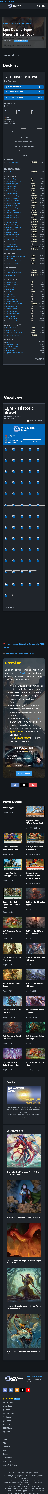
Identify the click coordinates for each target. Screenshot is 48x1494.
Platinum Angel (11, 244)
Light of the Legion (12, 229)
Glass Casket (10, 292)
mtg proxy (7, 1461)
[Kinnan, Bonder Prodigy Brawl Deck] (12, 864)
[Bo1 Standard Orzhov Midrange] (35, 948)
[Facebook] (15, 785)
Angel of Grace (11, 215)
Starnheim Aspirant (13, 205)
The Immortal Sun (12, 321)
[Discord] (5, 1390)
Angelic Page (10, 188)
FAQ (5, 1443)
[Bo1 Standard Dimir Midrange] (35, 974)
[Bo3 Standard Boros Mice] (35, 1053)
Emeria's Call (10, 275)
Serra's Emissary (12, 246)
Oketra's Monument (13, 301)
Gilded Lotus (10, 316)
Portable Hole (11, 282)
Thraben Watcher (12, 210)
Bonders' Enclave (12, 346)
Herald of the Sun (12, 237)
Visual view (25, 151)
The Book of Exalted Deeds (16, 304)
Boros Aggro (8, 807)
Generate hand (24, 137)
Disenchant (10, 258)
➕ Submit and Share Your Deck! (18, 653)
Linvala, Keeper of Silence (15, 212)
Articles (8, 1406)
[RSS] (17, 1390)
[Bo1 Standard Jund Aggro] (12, 974)
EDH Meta (7, 1428)
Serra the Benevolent (13, 172)
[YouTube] (28, 1390)
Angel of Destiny (12, 225)
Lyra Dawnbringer (12, 162)
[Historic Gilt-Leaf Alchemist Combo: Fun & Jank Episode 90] (24, 1285)
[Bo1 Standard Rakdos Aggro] (35, 893)
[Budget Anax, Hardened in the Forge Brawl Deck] (35, 864)
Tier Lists (9, 1413)
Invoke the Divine (12, 263)
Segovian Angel (11, 179)
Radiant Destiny (11, 330)
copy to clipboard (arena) (24, 146)
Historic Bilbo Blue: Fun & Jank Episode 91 (23, 1218)
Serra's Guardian (12, 232)
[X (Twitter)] (24, 785)
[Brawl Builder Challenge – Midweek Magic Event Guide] (24, 1240)
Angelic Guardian (12, 239)
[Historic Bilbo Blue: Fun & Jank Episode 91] (24, 1196)
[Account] (43, 6)
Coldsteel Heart (11, 294)
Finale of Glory (11, 270)
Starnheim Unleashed (13, 272)
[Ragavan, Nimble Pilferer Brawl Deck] (35, 811)
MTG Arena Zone (34, 1376)
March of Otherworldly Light (16, 256)
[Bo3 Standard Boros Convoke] (35, 1001)
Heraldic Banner (11, 299)
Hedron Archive (11, 308)
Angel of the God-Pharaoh (15, 227)
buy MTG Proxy (10, 1465)
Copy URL (25, 155)
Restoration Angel (12, 208)
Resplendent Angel (12, 198)
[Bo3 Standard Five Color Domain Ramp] (12, 1053)
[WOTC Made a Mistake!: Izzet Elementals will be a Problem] (24, 1330)
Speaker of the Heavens (14, 181)
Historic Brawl (21, 41)
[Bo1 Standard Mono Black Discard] (35, 922)
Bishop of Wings (12, 191)
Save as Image (36, 421)
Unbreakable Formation (14, 261)
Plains (8, 342)
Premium (23, 673)
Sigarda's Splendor (12, 335)
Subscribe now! (24, 773)
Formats (9, 1402)
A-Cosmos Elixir (11, 306)
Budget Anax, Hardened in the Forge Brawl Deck (34, 876)
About (5, 1439)
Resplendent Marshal (13, 203)
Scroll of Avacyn (12, 284)
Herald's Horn (11, 296)
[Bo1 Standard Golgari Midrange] (12, 948)
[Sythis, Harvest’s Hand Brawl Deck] (12, 838)
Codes (8, 1421)
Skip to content (7, 1)
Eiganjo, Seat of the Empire (15, 352)
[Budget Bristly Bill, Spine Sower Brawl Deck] (12, 893)
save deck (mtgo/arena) (24, 142)
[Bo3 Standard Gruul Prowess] (12, 1027)
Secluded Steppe (12, 344)
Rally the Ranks (11, 328)
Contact (6, 1447)
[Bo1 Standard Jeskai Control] (12, 1001)
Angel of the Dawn (12, 217)
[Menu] (4, 6)
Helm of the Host (12, 311)
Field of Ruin (10, 350)
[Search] (38, 6)
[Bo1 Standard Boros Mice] (12, 922)
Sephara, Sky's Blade (13, 249)
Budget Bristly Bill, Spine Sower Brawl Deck (11, 904)
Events (8, 1424)
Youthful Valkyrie (12, 183)
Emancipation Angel (13, 196)
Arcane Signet (11, 287)
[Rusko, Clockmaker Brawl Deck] (35, 838)
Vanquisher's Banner (13, 313)
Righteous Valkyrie (12, 200)
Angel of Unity (11, 186)
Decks (8, 1417)
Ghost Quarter (11, 348)
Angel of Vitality (11, 193)
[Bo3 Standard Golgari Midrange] (35, 1027)
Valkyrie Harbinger (12, 241)
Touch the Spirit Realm (14, 332)
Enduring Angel (11, 222)
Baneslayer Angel (12, 220)
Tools (7, 1432)
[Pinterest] (33, 785)
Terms (5, 1454)
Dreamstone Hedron (13, 318)
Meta (7, 1410)
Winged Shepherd (12, 234)
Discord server (34, 718)
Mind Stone (10, 289)
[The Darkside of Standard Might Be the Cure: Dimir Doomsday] (24, 1151)
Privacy (6, 1450)
